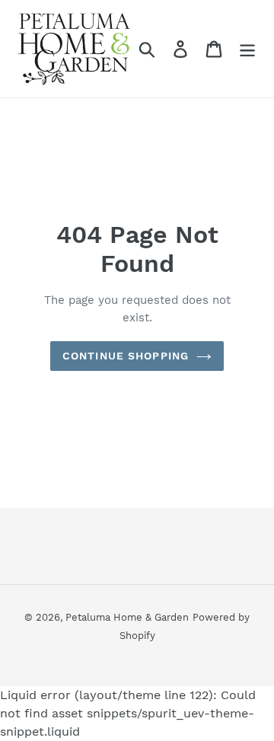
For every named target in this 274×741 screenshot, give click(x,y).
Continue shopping (125, 356)
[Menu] (247, 49)
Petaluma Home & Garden (127, 617)
